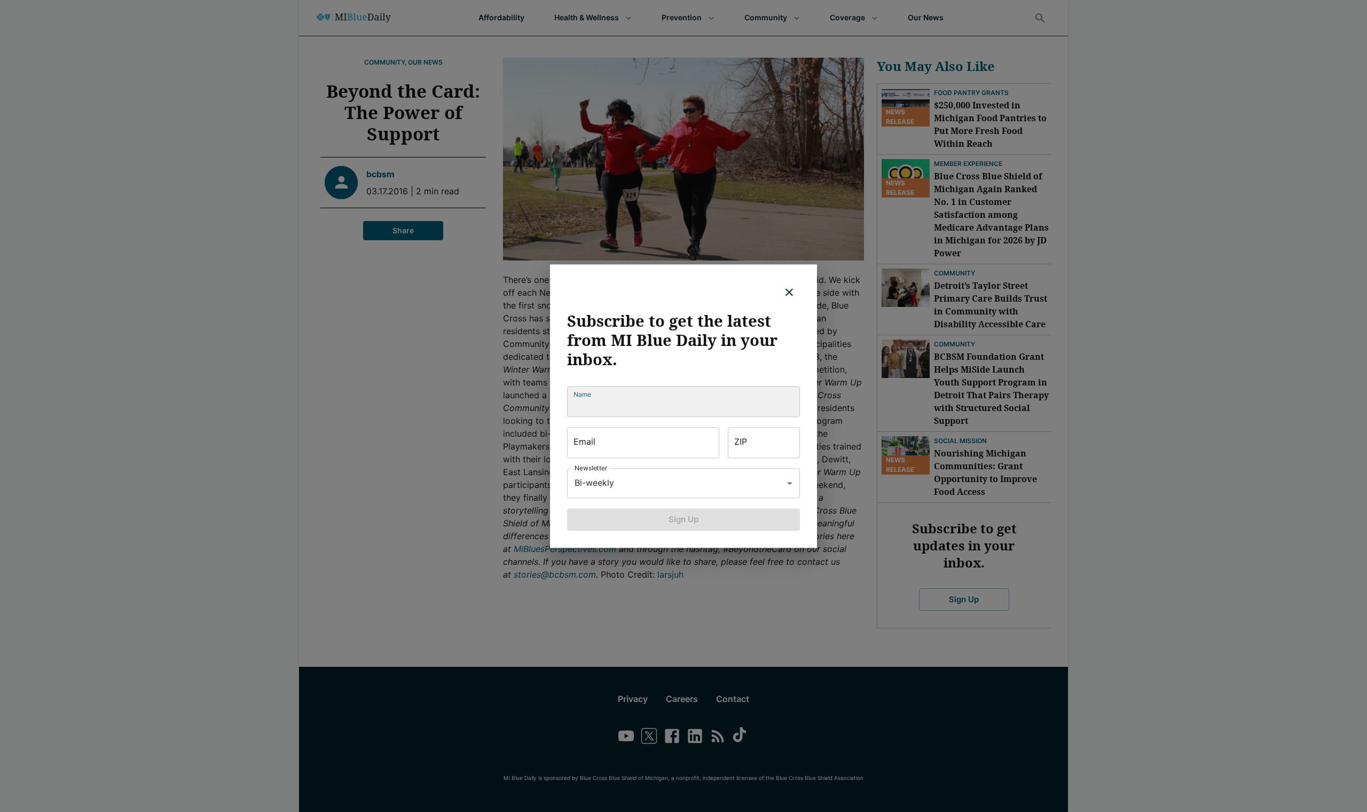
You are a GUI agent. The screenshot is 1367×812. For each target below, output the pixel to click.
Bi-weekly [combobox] (594, 482)
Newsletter (591, 468)
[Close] (789, 292)
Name (582, 394)
